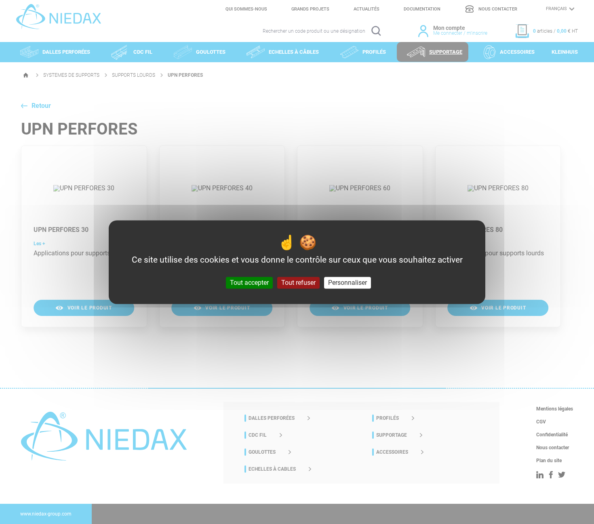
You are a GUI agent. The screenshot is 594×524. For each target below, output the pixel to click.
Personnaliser (347, 282)
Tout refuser (298, 282)
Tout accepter (249, 282)
